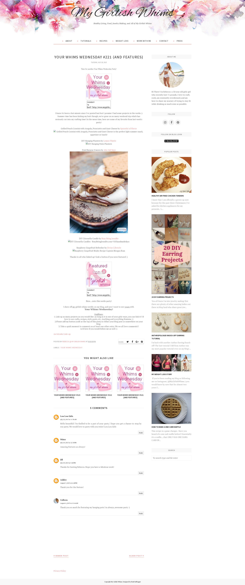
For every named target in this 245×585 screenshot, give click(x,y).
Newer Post (62, 556)
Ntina (63, 439)
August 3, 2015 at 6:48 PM (68, 483)
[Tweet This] (128, 342)
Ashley (63, 479)
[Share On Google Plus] (137, 342)
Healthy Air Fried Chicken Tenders (168, 196)
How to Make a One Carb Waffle (166, 427)
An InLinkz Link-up (62, 334)
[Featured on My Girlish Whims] (98, 287)
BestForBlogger (136, 582)
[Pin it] (142, 342)
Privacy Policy (60, 571)
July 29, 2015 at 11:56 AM (68, 419)
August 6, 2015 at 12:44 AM (69, 503)
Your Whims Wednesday (71, 347)
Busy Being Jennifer (110, 238)
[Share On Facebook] (132, 342)
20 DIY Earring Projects (163, 297)
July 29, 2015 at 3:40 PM (68, 463)
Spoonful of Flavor (128, 128)
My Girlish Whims (122, 13)
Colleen (64, 500)
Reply (141, 433)
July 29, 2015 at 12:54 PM (68, 443)
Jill (61, 459)
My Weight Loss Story (162, 374)
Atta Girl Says (110, 150)
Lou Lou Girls (66, 416)
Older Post (135, 556)
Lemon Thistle (109, 140)
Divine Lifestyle (114, 247)
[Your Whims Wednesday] (99, 99)
